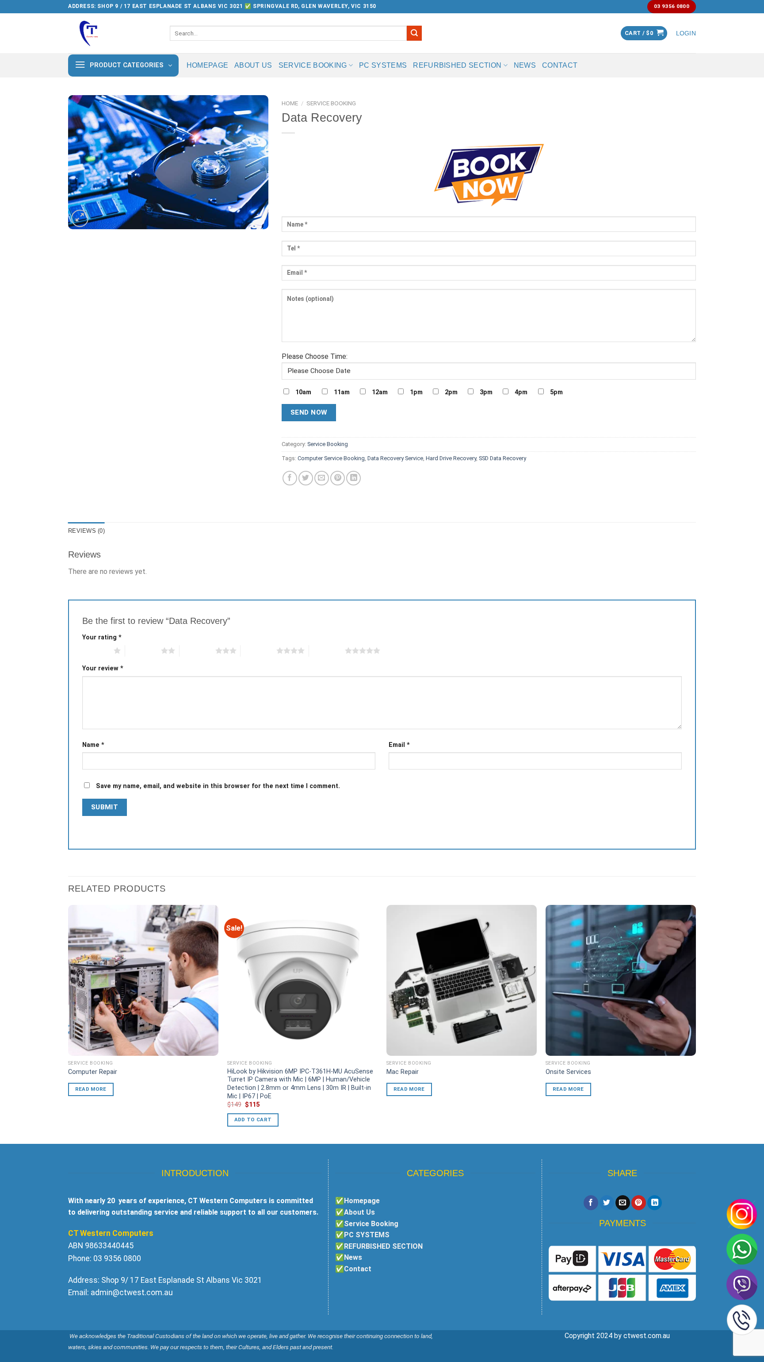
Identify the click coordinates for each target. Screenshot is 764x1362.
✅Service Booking (366, 1224)
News (525, 65)
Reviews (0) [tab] (86, 530)
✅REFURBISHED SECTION (379, 1246)
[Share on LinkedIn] (353, 478)
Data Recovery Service (395, 458)
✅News (348, 1257)
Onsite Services (568, 1072)
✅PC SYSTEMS (362, 1235)
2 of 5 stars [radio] (143, 650)
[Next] (695, 1023)
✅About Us (355, 1212)
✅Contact (353, 1269)
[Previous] (68, 1023)
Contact (559, 65)
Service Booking (313, 65)
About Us (253, 65)
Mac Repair (402, 1072)
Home (290, 103)
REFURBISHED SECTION (457, 65)
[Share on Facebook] (290, 478)
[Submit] (414, 33)
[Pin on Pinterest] (337, 478)
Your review (102, 668)
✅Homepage (357, 1201)
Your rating (102, 637)
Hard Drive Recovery (451, 458)
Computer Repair (92, 1072)
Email (399, 745)
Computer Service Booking (331, 458)
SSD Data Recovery (502, 458)
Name (93, 745)
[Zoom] (79, 218)
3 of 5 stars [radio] (197, 650)
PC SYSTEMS (383, 65)
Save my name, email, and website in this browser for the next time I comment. (218, 786)
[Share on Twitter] (305, 478)
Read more (91, 1089)
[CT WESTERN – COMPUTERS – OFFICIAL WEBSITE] (112, 33)
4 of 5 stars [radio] (258, 650)
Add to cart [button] (253, 1119)
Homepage (208, 65)
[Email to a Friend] (321, 478)
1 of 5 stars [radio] (96, 650)
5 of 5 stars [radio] (327, 650)
